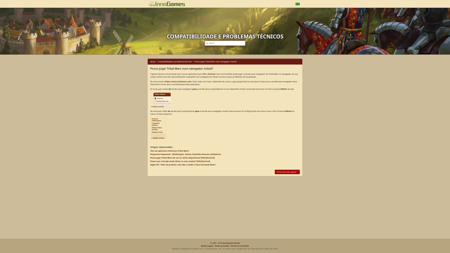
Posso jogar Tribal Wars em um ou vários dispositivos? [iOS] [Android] (182, 157)
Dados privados (222, 246)
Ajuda (152, 61)
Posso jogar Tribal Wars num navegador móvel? (215, 61)
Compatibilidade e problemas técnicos (175, 61)
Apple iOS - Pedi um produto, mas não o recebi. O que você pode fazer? (183, 164)
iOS (204, 74)
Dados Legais (207, 246)
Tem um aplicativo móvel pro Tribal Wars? (169, 151)
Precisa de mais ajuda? (286, 172)
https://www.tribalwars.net (178, 81)
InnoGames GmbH (231, 243)
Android (211, 74)
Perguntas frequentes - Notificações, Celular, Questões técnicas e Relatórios (185, 154)
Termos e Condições (240, 246)
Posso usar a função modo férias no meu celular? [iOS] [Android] (180, 161)
